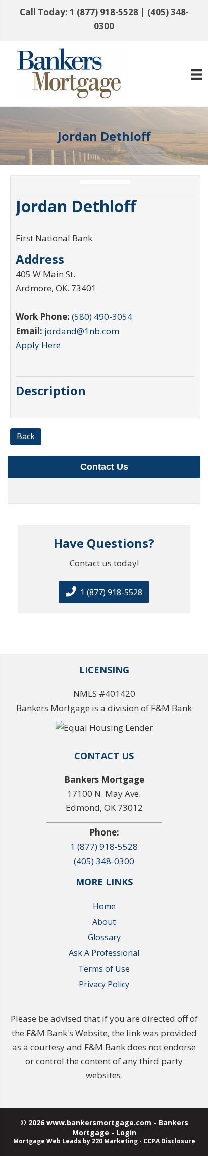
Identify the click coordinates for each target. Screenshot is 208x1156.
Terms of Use (104, 968)
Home (104, 906)
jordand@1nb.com (81, 331)
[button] (104, 592)
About (104, 921)
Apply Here (38, 345)
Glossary (104, 937)
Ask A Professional (104, 952)
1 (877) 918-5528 (104, 12)
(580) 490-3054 (102, 317)
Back (26, 436)
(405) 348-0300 (104, 861)
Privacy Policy (104, 984)
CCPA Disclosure (169, 1141)
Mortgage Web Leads (47, 1141)
